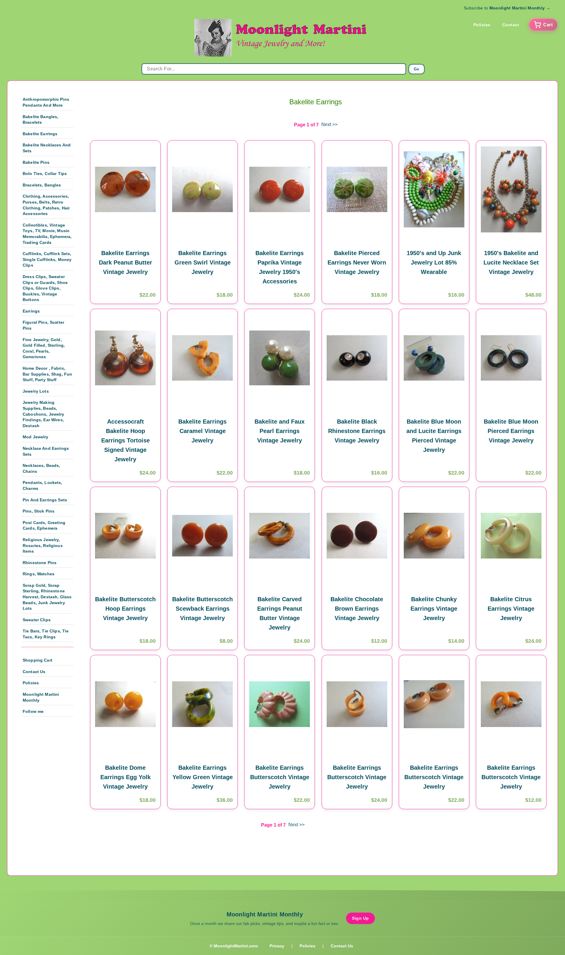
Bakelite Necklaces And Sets (47, 148)
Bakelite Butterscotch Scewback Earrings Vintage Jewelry (202, 608)
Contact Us (34, 671)
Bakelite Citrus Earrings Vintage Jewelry (511, 608)
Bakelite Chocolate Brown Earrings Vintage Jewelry (356, 608)
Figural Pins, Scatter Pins (43, 325)
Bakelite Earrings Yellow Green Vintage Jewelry (202, 777)
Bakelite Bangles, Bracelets (40, 119)
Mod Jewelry (36, 436)
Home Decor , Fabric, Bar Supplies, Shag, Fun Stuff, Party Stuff (47, 374)
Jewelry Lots (36, 391)
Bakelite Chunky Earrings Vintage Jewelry (434, 608)
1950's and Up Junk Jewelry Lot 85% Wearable (434, 262)
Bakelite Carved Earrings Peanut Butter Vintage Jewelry (279, 613)
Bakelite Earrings (40, 133)
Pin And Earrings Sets (45, 500)
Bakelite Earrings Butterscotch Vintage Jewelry (279, 777)
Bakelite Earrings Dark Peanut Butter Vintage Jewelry (125, 262)
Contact (510, 24)
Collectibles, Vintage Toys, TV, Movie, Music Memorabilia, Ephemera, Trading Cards (47, 234)
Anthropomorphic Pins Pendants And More (46, 102)
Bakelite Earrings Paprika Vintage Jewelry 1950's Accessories (279, 267)
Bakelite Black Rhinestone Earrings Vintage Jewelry (356, 431)
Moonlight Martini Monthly (41, 697)
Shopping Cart (37, 660)
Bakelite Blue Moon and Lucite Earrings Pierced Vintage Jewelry (433, 435)
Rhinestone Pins (39, 562)
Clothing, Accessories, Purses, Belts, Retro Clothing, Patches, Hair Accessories (46, 205)
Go (416, 69)
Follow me (33, 711)
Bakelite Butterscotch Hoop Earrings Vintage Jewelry (125, 608)
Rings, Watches (38, 573)
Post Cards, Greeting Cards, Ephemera (44, 525)
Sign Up (360, 918)
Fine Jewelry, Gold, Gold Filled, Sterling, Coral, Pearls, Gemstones (44, 348)
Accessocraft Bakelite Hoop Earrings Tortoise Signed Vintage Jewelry (125, 440)
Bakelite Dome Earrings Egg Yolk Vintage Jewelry (125, 777)
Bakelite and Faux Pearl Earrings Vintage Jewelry (280, 431)
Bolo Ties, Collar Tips (45, 173)
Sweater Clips (37, 619)
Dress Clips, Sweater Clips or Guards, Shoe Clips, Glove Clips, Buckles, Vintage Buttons (45, 288)
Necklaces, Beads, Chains (41, 468)
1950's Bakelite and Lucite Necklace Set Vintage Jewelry (511, 262)
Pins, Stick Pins (38, 511)
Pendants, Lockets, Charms (42, 485)
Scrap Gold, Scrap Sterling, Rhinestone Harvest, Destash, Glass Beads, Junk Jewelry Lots (47, 597)
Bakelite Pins (36, 162)
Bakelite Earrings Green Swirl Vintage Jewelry (203, 262)
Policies (482, 24)
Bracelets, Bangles (42, 185)
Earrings (31, 311)
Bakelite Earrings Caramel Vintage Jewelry (202, 431)
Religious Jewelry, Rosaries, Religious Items (43, 545)
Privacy (277, 946)
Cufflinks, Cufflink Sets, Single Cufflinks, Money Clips (47, 259)
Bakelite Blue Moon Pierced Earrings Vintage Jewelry (511, 431)
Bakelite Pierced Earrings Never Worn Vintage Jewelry (357, 262)
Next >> (329, 124)
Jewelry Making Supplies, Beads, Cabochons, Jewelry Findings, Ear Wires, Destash (43, 414)
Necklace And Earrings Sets (46, 451)
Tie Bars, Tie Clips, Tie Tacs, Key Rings (46, 634)
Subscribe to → (507, 8)
